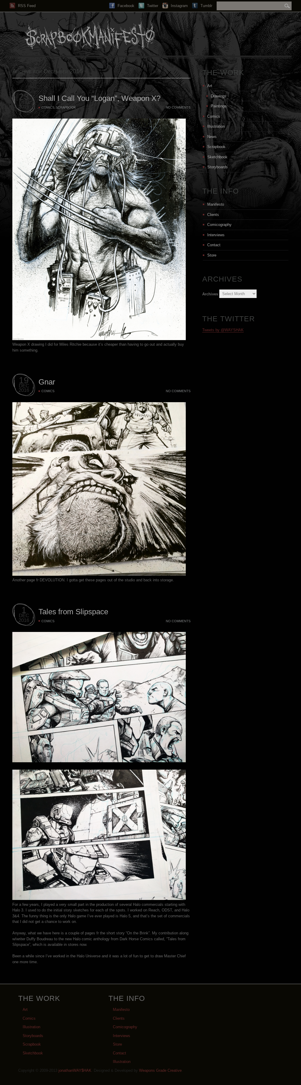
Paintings (219, 106)
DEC (24, 102)
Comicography (219, 224)
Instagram (179, 6)
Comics (47, 107)
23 (24, 96)
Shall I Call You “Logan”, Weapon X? (99, 98)
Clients (213, 214)
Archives (210, 294)
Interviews (216, 235)
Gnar (47, 381)
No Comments (178, 107)
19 (24, 380)
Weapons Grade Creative (160, 1070)
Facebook (125, 6)
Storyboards (217, 167)
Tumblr (205, 6)
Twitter (152, 6)
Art (209, 86)
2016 (24, 106)
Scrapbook (66, 107)
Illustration (216, 126)
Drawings (218, 96)
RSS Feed (26, 6)
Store (211, 255)
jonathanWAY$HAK (74, 1070)
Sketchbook (217, 157)
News (212, 136)
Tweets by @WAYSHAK (223, 330)
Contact (213, 245)
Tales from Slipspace (73, 611)
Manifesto (215, 204)
